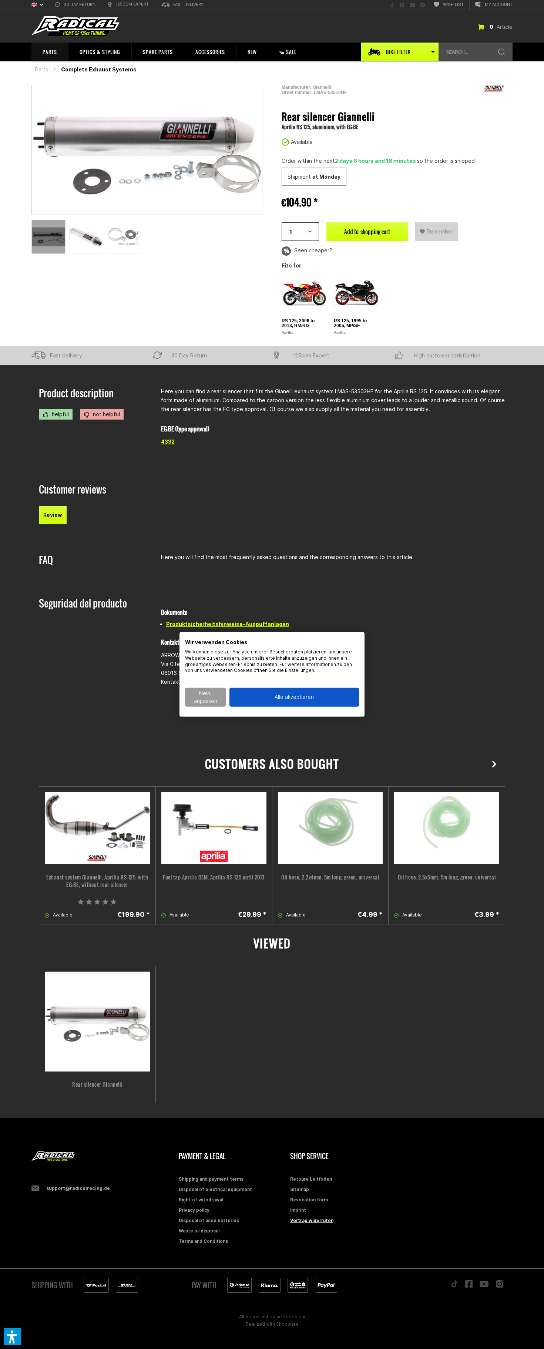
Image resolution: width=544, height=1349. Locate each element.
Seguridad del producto (83, 603)
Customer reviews (72, 489)
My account (499, 4)
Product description (76, 393)
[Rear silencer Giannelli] (97, 1022)
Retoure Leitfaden (311, 1179)
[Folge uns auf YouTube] (484, 1286)
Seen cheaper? (312, 250)
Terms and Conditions (203, 1241)
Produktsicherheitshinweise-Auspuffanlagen (227, 624)
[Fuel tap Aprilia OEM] (213, 828)
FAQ (46, 560)
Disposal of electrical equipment (215, 1189)
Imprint (298, 1210)
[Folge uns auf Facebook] (469, 1285)
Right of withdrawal (201, 1199)
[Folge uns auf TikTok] (454, 1285)
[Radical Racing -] (103, 1156)
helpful (59, 414)
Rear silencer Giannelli (97, 1084)
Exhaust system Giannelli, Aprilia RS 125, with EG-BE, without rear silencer (97, 881)
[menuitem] (75, 5)
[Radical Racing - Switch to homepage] (75, 26)
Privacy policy (194, 1210)
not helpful (105, 414)
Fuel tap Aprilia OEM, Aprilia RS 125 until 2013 (214, 877)
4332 (168, 441)
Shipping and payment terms (211, 1179)
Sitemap (299, 1189)
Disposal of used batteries (209, 1220)
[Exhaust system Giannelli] (97, 828)
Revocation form (309, 1199)
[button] (12, 1336)
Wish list (453, 4)
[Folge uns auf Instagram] (500, 1286)
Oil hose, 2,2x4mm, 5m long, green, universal (330, 877)
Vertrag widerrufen (311, 1220)
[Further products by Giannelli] (494, 88)
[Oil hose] (330, 828)
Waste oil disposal (199, 1231)
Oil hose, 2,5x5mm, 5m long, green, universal (447, 877)
